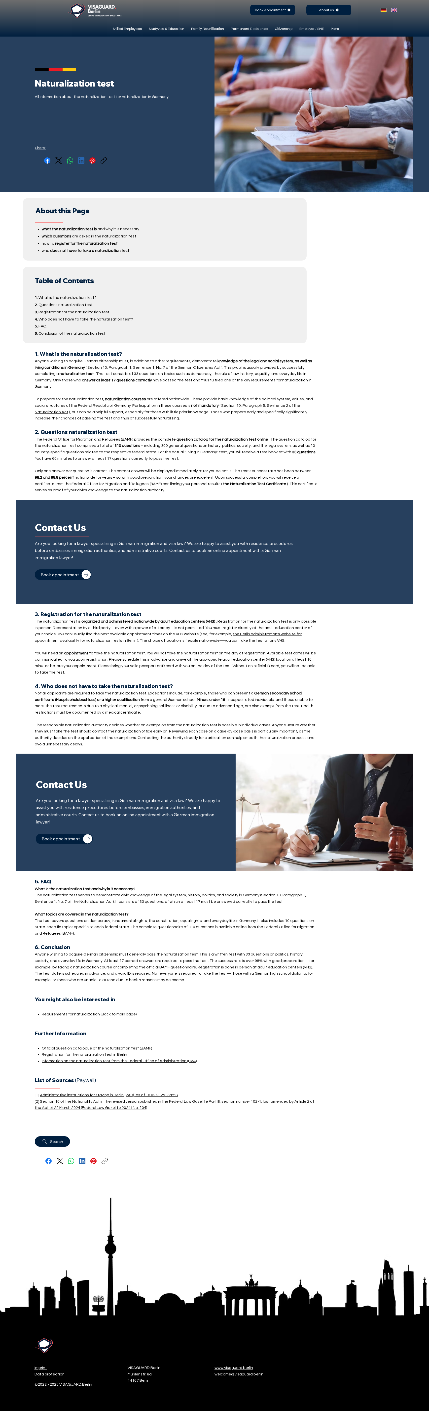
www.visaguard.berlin (233, 1368)
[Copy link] (104, 160)
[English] (393, 10)
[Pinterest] (92, 160)
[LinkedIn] (81, 160)
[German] (382, 10)
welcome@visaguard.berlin (238, 1374)
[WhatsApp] (70, 160)
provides (201, 439)
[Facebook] (47, 160)
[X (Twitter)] (58, 160)
